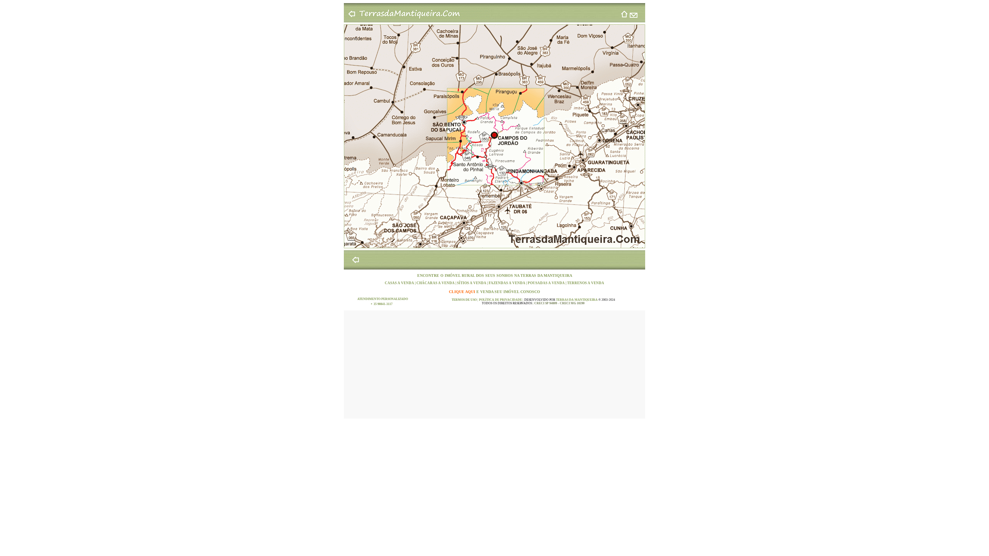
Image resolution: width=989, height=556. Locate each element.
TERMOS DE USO (465, 300)
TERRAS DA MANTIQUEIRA (546, 275)
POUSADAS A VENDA (547, 283)
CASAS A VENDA (400, 283)
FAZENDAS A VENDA (507, 283)
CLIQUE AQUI (462, 292)
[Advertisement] (494, 364)
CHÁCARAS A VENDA (435, 283)
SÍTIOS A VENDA (472, 283)
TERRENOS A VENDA (585, 283)
